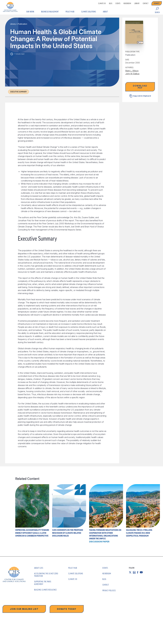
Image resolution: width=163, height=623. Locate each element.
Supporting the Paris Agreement (42, 582)
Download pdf (140, 86)
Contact (145, 3)
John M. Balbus (132, 73)
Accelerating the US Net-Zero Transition (46, 574)
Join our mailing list (24, 609)
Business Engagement (50, 11)
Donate (157, 3)
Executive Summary (18, 92)
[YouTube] (142, 572)
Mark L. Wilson (132, 71)
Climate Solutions (88, 11)
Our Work (30, 11)
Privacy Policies (109, 590)
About (105, 11)
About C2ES (38, 568)
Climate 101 (102, 3)
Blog (110, 3)
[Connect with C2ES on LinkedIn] (135, 572)
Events (118, 3)
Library (136, 3)
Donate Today (66, 609)
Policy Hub (70, 11)
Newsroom (127, 3)
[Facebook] (138, 572)
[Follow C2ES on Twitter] (131, 572)
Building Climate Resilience (45, 590)
